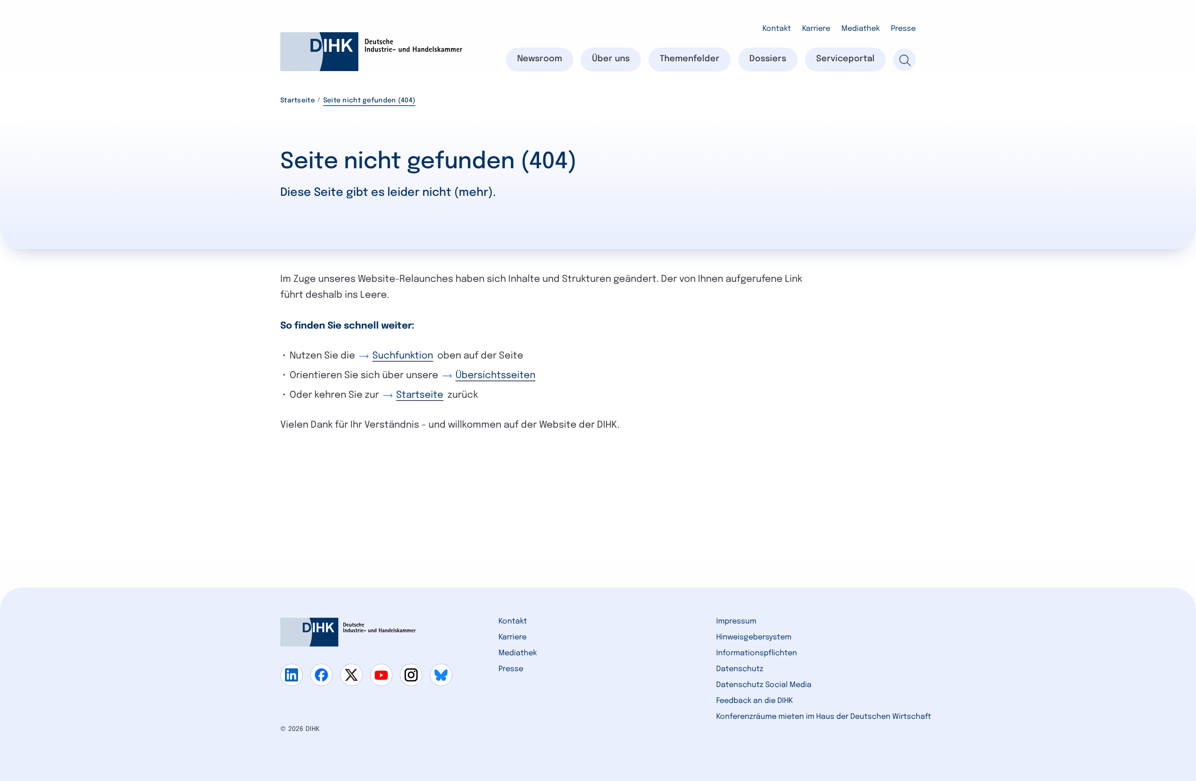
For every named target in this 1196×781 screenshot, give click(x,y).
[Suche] (904, 60)
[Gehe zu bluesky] (441, 675)
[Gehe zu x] (351, 675)
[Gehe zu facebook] (321, 675)
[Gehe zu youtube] (381, 675)
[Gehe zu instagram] (411, 675)
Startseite (297, 100)
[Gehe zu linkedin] (291, 675)
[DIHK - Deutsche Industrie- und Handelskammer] (371, 52)
